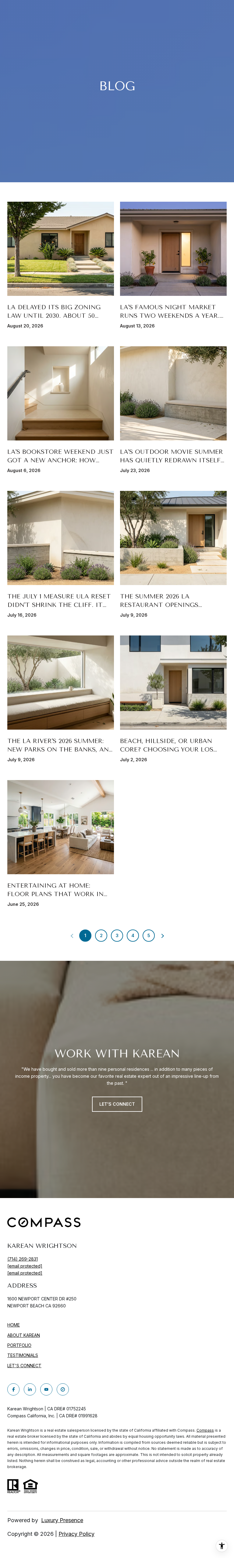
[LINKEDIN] (30, 1389)
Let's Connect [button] (117, 1104)
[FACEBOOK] (13, 1389)
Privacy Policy (76, 1534)
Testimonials (22, 1355)
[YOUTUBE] (46, 1389)
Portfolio (19, 1345)
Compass (205, 1430)
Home (13, 1324)
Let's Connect (24, 1365)
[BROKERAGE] (63, 1389)
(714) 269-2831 (22, 1259)
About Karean (23, 1335)
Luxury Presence (62, 1520)
